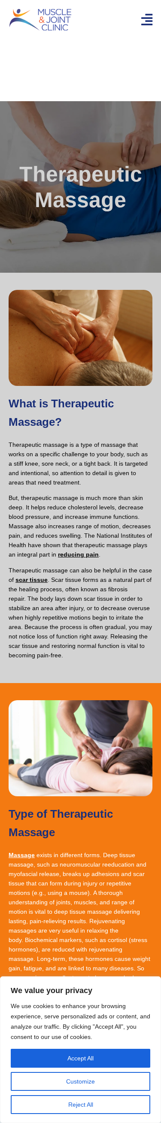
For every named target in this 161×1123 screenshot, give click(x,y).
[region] (80, 1049)
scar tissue (31, 579)
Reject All (80, 1104)
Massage (22, 855)
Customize (80, 1081)
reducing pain (78, 554)
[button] (147, 20)
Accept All (80, 1058)
